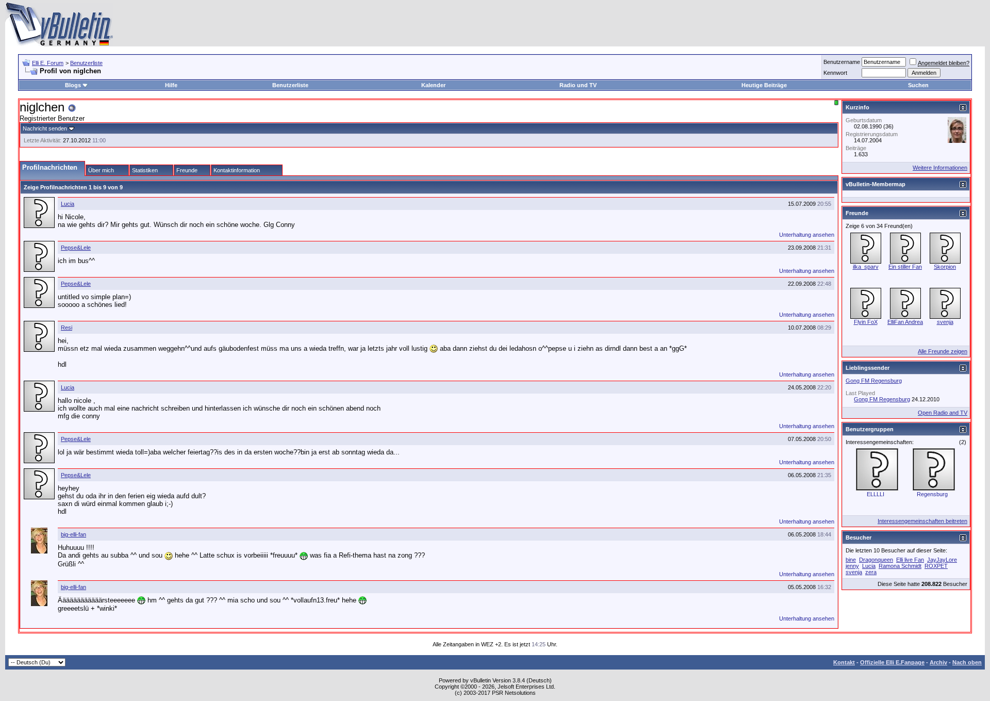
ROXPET (936, 566)
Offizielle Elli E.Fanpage (892, 662)
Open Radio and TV (942, 413)
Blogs (73, 85)
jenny (852, 566)
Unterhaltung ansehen (806, 235)
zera (871, 572)
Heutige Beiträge (764, 85)
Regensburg (932, 494)
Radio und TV (578, 85)
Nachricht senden (45, 128)
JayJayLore (942, 560)
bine (851, 560)
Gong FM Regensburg (874, 381)
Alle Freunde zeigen (942, 351)
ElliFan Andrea (905, 322)
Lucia (67, 204)
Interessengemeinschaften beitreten (922, 521)
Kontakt (844, 662)
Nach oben (967, 662)
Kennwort (835, 73)
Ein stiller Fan (905, 267)
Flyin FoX (866, 322)
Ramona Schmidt (900, 566)
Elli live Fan (910, 560)
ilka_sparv (866, 267)
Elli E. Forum (47, 63)
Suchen (918, 85)
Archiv (938, 662)
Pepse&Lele (76, 247)
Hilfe (171, 85)
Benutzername (841, 62)
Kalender (433, 85)
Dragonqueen (876, 560)
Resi (66, 327)
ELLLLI (875, 494)
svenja (945, 322)
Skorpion (945, 267)
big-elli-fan (73, 534)
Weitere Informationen (940, 168)
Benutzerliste (86, 63)
